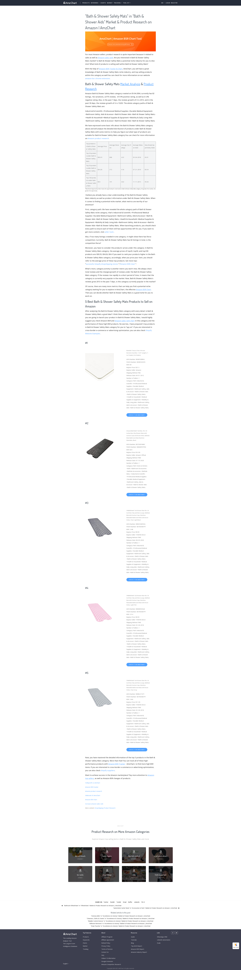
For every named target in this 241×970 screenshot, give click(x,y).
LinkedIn (137, 902)
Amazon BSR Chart (143, 289)
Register (174, 3)
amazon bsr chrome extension (97, 78)
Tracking (85, 949)
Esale (159, 943)
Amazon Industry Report (139, 952)
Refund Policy (105, 943)
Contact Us (105, 952)
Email (124, 902)
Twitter (105, 902)
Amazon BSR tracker (91, 787)
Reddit (112, 902)
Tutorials (134, 940)
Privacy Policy (105, 946)
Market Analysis (130, 84)
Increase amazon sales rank (94, 804)
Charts (103, 3)
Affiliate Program (106, 937)
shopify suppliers (108, 770)
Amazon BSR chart (127, 264)
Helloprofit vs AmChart (92, 783)
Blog (132, 943)
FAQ (102, 955)
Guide (133, 937)
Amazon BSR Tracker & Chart (110, 69)
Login (168, 3)
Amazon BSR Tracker (116, 764)
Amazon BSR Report (137, 949)
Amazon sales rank (105, 57)
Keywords (86, 940)
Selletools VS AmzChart (92, 795)
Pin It (143, 902)
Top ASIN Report (136, 946)
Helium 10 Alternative (108, 958)
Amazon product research (98, 138)
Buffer (130, 902)
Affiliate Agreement (107, 940)
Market (110, 3)
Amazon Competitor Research (111, 964)
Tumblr (118, 902)
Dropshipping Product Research (105, 808)
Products (86, 3)
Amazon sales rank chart (125, 321)
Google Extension (107, 961)
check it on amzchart (137, 415)
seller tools (109, 232)
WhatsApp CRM (162, 937)
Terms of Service (106, 949)
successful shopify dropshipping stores (102, 264)
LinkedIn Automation (163, 940)
